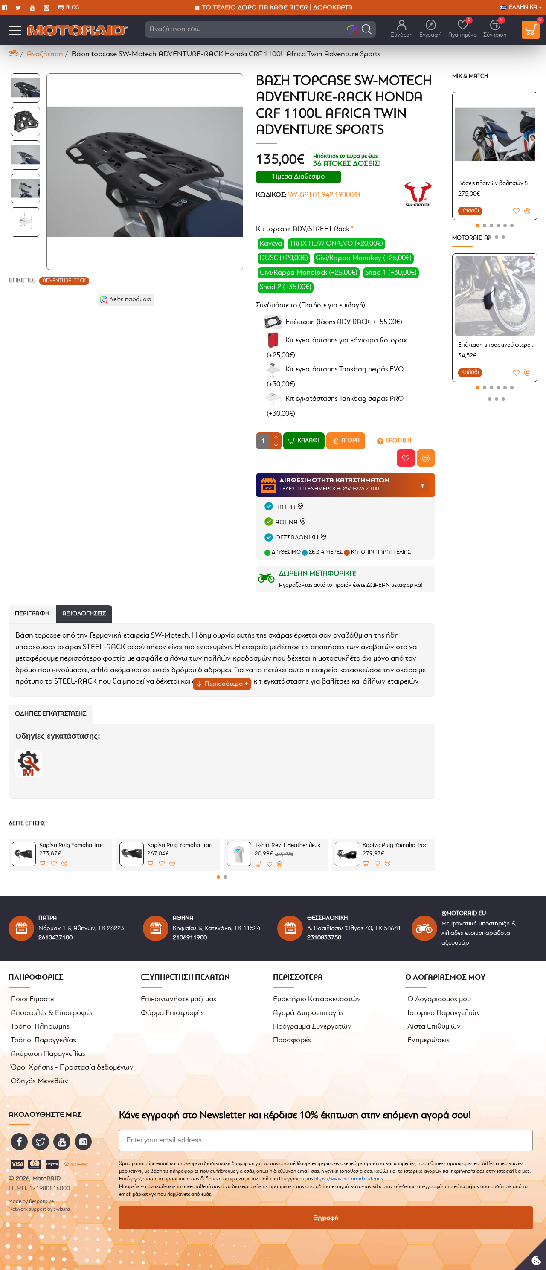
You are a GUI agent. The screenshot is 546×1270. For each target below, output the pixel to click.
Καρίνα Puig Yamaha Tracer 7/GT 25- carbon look (74, 845)
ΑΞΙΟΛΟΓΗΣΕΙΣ (84, 614)
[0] (531, 30)
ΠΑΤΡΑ (285, 507)
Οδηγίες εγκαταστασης (50, 714)
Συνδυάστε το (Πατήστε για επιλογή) (310, 305)
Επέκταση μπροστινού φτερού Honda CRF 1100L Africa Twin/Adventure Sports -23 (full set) (496, 345)
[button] (367, 29)
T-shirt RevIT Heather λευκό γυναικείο (289, 845)
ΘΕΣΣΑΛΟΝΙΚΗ (296, 538)
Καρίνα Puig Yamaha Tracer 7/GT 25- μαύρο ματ (182, 845)
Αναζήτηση (45, 54)
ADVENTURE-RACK (64, 281)
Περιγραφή (32, 614)
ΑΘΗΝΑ (286, 522)
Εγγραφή (326, 1218)
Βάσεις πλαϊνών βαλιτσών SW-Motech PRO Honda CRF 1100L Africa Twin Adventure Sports (496, 183)
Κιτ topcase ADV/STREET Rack (302, 229)
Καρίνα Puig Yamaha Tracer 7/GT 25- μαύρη (397, 845)
